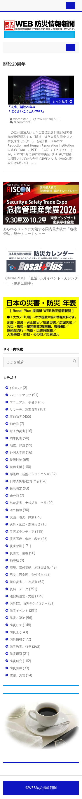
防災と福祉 (17, 618)
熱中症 (14, 560)
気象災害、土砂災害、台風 (28, 503)
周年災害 (16, 438)
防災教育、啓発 (20, 646)
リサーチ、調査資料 (23, 409)
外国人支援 (17, 452)
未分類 (14, 495)
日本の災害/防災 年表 (24, 481)
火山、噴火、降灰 (22, 517)
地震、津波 (17, 445)
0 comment (22, 122)
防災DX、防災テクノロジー (28, 603)
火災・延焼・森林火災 (25, 524)
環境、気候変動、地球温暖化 (30, 567)
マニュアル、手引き (23, 402)
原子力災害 (17, 431)
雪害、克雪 (17, 675)
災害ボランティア (22, 531)
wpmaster (20, 119)
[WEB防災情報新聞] (39, 28)
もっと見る (60, 101)
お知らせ (16, 388)
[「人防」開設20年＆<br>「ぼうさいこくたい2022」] (41, 90)
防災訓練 (16, 668)
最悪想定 (16, 488)
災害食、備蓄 (19, 553)
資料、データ (19, 589)
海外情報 (16, 510)
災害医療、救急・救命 (25, 539)
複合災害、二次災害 (23, 582)
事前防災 (16, 416)
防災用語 (16, 654)
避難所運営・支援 (22, 596)
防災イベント (19, 610)
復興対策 (16, 460)
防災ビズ (16, 625)
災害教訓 (16, 546)
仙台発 (14, 424)
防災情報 (16, 639)
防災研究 (16, 661)
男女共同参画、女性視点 (27, 575)
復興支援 (16, 467)
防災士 (14, 632)
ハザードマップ (20, 395)
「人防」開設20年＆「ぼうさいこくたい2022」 (26, 109)
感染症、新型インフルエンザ (30, 474)
